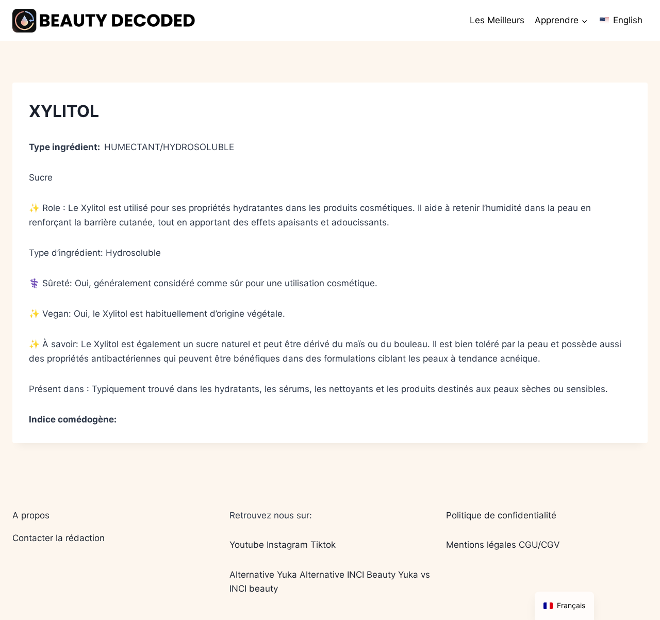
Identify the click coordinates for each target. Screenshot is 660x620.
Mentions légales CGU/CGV (503, 545)
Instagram (287, 545)
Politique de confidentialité (501, 515)
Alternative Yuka (263, 574)
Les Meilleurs (497, 20)
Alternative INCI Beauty (347, 574)
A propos (31, 515)
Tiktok (323, 545)
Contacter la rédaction (58, 538)
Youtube (246, 545)
